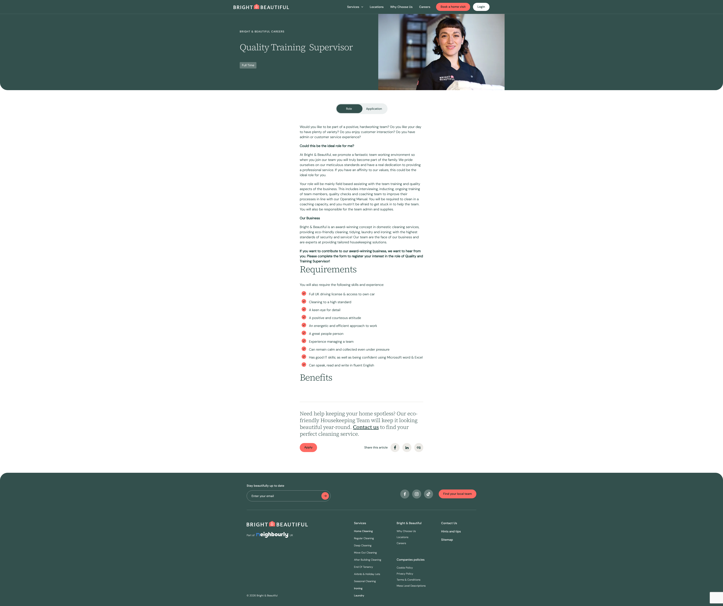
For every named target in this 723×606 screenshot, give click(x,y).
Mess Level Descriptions (411, 586)
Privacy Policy (405, 574)
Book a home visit (453, 7)
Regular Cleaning (364, 538)
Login (481, 7)
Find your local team (457, 494)
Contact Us (449, 523)
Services (360, 523)
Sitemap (447, 540)
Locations (377, 7)
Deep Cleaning (362, 545)
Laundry (359, 595)
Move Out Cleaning (365, 552)
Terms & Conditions (408, 580)
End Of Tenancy (363, 567)
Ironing (358, 588)
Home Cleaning (363, 531)
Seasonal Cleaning (365, 581)
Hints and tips (451, 531)
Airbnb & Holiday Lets (367, 574)
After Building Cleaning (367, 560)
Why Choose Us (401, 7)
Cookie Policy (405, 567)
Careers (424, 7)
